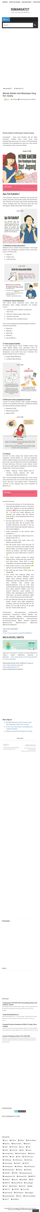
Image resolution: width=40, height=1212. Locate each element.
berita (19, 1196)
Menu (7, 19)
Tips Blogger (29, 1183)
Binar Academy (17, 1143)
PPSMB (15, 1173)
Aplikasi (22, 1140)
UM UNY (23, 1186)
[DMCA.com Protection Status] (20, 1111)
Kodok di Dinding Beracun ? (11, 1014)
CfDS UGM (14, 1147)
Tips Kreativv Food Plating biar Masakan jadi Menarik (11, 748)
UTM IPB (16, 1189)
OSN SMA (28, 1170)
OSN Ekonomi (19, 1160)
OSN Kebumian (8, 1166)
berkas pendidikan (30, 1196)
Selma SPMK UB (17, 1183)
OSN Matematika (9, 1170)
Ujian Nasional (8, 1192)
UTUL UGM (25, 1189)
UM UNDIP (14, 1186)
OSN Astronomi (28, 1156)
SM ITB (15, 1179)
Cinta (22, 1147)
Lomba (29, 1150)
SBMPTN (32, 1176)
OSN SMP (7, 1173)
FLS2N (6, 1150)
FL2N (28, 1147)
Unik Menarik (19, 1192)
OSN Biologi (7, 1160)
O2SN (6, 1156)
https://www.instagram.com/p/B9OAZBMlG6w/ (17, 633)
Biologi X (27, 1143)
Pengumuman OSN (9, 1176)
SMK (32, 1179)
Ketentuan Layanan (14, 2)
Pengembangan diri (26, 1173)
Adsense (13, 1140)
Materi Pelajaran (21, 1153)
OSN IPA (18, 1163)
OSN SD (20, 1170)
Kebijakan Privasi (26, 2)
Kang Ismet (11, 1209)
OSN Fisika (29, 1160)
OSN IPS (26, 1163)
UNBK (30, 1186)
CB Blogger (18, 1209)
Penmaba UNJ (22, 1176)
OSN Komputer (30, 1166)
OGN (12, 1156)
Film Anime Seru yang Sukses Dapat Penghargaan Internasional (28, 749)
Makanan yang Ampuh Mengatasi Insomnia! (19, 731)
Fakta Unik (14, 1150)
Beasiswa (7, 1143)
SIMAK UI (7, 1179)
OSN (19, 1156)
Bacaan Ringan (32, 1140)
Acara (6, 1140)
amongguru (30, 1192)
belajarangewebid (9, 1196)
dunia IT (6, 1199)
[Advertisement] (20, 51)
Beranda (5, 2)
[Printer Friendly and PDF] (6, 99)
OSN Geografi (8, 1163)
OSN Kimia (19, 1166)
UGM (5, 1186)
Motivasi (32, 1153)
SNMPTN (7, 1183)
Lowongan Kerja (8, 1153)
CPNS (5, 1147)
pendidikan (16, 1199)
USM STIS (7, 1189)
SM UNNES (24, 1179)
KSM (22, 1150)
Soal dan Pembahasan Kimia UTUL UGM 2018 (16, 1036)
